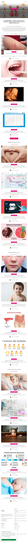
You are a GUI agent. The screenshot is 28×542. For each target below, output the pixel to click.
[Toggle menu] (26, 1)
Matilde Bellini (2, 525)
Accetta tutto (8, 539)
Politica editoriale (24, 534)
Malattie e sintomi (14, 274)
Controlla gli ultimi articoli (14, 138)
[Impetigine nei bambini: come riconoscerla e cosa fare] (14, 45)
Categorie (15, 523)
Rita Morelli (2, 526)
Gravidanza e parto (14, 104)
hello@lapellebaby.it (4, 520)
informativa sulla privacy (7, 536)
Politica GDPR (19, 534)
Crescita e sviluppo (14, 129)
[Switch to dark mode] (24, 1)
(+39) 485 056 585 (4, 519)
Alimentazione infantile (17, 526)
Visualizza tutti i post (14, 144)
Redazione (2, 523)
